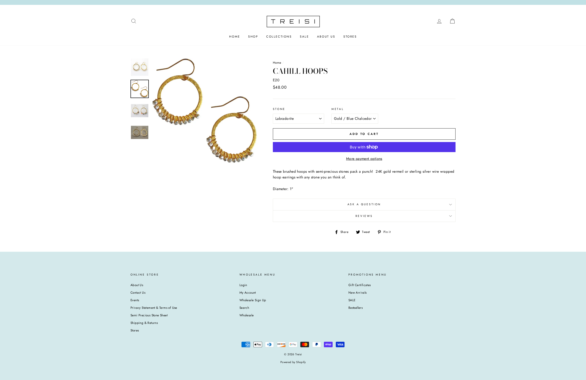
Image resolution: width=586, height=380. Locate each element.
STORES (350, 36)
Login (243, 285)
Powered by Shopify (293, 362)
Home (277, 62)
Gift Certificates (359, 285)
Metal (337, 109)
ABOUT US (326, 36)
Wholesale (246, 315)
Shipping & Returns (144, 322)
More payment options (364, 158)
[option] (205, 110)
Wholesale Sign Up (252, 300)
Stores (134, 330)
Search (244, 307)
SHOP (253, 36)
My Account (247, 292)
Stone (279, 109)
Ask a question (364, 204)
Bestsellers (355, 307)
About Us (136, 285)
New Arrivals (357, 292)
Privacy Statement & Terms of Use (153, 307)
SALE (304, 36)
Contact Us (137, 292)
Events (134, 300)
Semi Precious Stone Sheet (149, 315)
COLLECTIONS (279, 36)
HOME (234, 36)
